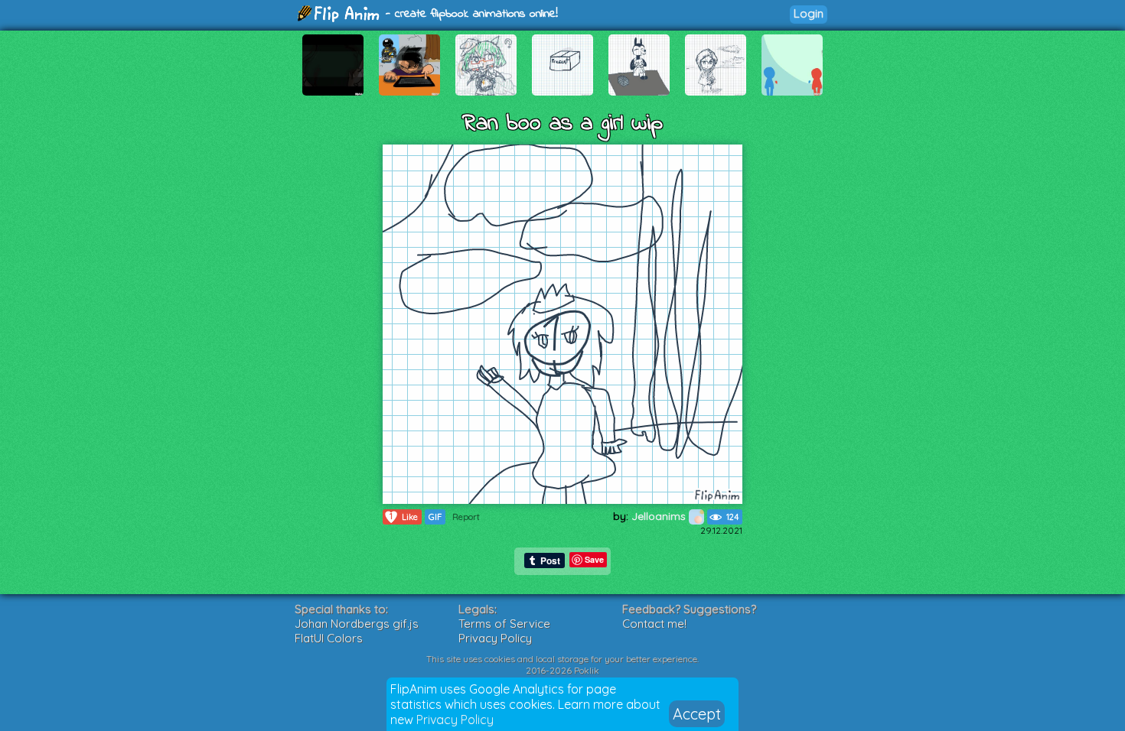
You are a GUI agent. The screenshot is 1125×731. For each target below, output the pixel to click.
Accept (697, 713)
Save (594, 559)
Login (808, 13)
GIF (435, 517)
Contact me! (654, 623)
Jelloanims (660, 516)
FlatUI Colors (329, 638)
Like (404, 516)
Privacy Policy (455, 719)
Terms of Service (504, 623)
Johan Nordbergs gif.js (357, 623)
